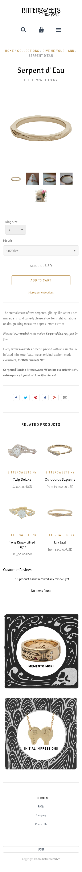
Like (16, 397)
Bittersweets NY (41, 80)
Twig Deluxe (22, 479)
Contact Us (41, 824)
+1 (55, 397)
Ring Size (11, 222)
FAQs (41, 806)
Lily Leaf (60, 542)
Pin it (36, 397)
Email (65, 397)
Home (9, 51)
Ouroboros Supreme (60, 479)
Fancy (45, 397)
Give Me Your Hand (58, 51)
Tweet (26, 397)
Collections (28, 51)
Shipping (41, 815)
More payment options (41, 292)
